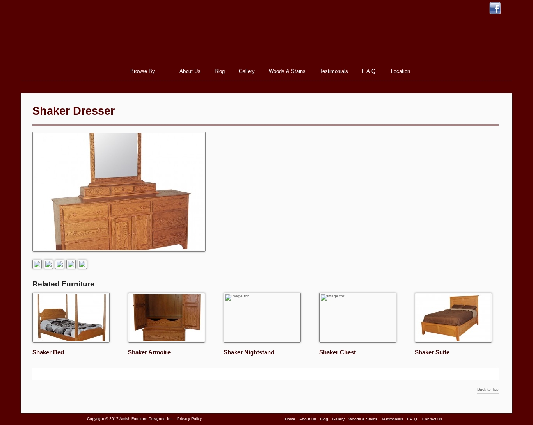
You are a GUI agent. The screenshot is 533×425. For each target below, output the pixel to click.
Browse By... (142, 72)
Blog (220, 71)
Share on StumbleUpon (48, 374)
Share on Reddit (58, 374)
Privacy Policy (189, 418)
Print (118, 373)
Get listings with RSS (97, 374)
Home (110, 71)
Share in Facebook (87, 374)
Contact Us (432, 419)
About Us (190, 71)
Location (400, 71)
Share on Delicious (77, 374)
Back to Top (488, 389)
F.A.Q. (369, 71)
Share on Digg (67, 374)
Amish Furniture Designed (266, 37)
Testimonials (334, 71)
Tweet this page (38, 374)
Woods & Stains (287, 71)
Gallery (247, 71)
